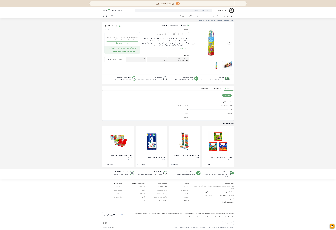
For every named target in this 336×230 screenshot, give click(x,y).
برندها (212, 16)
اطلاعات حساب (118, 190)
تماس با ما (189, 16)
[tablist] (168, 88)
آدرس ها (119, 194)
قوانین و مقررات (162, 187)
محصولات (218, 16)
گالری (143, 197)
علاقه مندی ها (118, 197)
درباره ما (182, 16)
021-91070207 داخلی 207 (227, 195)
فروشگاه (186, 187)
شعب (202, 16)
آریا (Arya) (183, 48)
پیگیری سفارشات (162, 194)
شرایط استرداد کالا (162, 190)
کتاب (143, 190)
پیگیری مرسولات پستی (160, 197)
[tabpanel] (168, 106)
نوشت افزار (141, 187)
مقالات (207, 16)
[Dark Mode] (103, 16)
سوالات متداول (162, 201)
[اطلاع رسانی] (109, 26)
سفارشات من (118, 187)
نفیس (143, 201)
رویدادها (196, 16)
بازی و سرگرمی (140, 194)
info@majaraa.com (228, 202)
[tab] (228, 88)
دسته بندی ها (185, 190)
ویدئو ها (186, 197)
